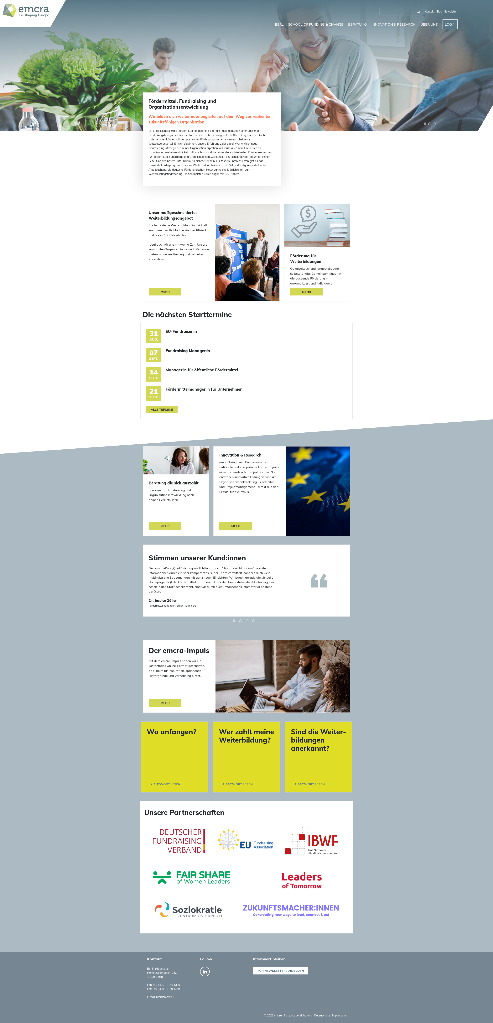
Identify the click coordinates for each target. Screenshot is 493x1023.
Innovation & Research (393, 24)
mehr (165, 703)
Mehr (165, 292)
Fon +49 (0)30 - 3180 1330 (163, 985)
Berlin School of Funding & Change (309, 24)
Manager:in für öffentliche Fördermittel (202, 370)
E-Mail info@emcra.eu (160, 997)
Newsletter (451, 11)
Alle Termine (162, 409)
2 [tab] (429, 124)
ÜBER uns (429, 24)
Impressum (339, 1015)
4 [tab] (253, 620)
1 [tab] (425, 124)
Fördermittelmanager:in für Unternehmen (204, 389)
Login (450, 24)
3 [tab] (434, 124)
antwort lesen (166, 784)
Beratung (357, 24)
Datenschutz (322, 1015)
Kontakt (429, 11)
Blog (439, 11)
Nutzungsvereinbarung (298, 1015)
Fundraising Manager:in (188, 350)
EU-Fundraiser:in (181, 331)
